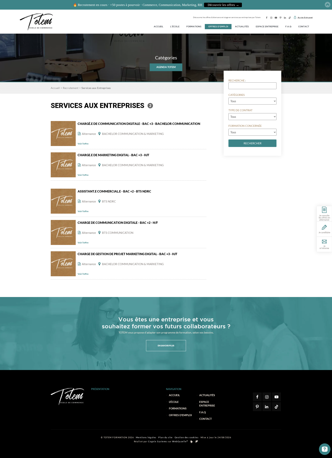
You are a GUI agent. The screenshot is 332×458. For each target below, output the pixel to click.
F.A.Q (288, 26)
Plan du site (165, 437)
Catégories (236, 94)
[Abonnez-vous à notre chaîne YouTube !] (276, 18)
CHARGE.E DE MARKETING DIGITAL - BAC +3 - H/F (113, 155)
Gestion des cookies (187, 437)
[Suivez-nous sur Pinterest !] (280, 18)
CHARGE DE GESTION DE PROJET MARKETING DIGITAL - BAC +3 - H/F (127, 254)
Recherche (236, 80)
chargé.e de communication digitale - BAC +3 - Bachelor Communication (139, 123)
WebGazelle (179, 441)
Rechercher (252, 143)
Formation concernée (245, 125)
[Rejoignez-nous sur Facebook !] (267, 18)
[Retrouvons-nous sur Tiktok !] (290, 18)
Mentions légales (146, 437)
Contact (303, 26)
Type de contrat (240, 110)
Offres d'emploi (218, 26)
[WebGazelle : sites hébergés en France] (191, 441)
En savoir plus (166, 345)
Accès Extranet (305, 17)
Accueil (158, 26)
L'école (174, 26)
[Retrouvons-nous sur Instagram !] (271, 18)
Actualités (242, 26)
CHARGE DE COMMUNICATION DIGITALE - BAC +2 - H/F (118, 222)
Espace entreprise (267, 26)
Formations (193, 26)
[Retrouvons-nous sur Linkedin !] (285, 18)
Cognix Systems (157, 441)
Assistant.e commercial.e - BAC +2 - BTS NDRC (114, 191)
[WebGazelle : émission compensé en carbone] (196, 441)
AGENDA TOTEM (166, 67)
